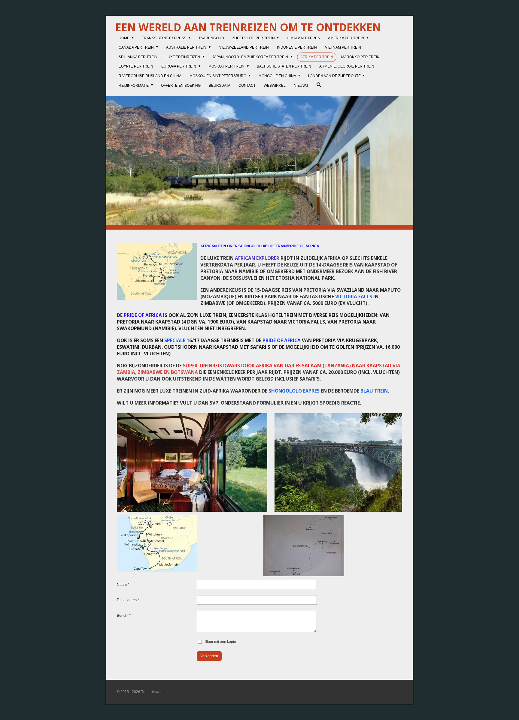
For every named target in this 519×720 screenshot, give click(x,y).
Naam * (123, 585)
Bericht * (124, 615)
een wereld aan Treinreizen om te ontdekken (248, 27)
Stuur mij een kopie (220, 642)
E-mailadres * (128, 600)
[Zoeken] (319, 84)
